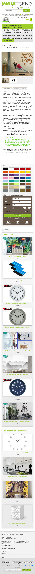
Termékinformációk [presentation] (7, 88)
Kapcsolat (12, 15)
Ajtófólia (25, 32)
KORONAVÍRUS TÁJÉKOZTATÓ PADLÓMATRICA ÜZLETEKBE (12, 26)
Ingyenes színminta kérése (24, 15)
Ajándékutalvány (5, 14)
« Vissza (5, 230)
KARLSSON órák (26, 30)
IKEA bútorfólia (7, 32)
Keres (27, 10)
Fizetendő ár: (7, 211)
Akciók (16, 15)
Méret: (5, 198)
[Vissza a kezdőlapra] (17, 8)
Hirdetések (28, 566)
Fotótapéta (28, 35)
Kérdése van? (8, 223)
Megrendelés (17, 14)
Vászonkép (6, 38)
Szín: (5, 201)
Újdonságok (6, 30)
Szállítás (17, 223)
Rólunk (3, 557)
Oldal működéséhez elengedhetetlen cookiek (14, 566)
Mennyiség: (7, 204)
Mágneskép (17, 32)
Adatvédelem (4, 551)
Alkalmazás (11, 14)
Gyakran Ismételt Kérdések (8, 548)
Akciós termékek (7, 41)
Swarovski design (27, 38)
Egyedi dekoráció (24, 14)
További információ (13, 570)
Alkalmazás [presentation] (16, 88)
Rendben (26, 570)
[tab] (7, 88)
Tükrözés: (6, 207)
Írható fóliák (20, 35)
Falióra (4, 35)
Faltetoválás (16, 30)
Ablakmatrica (15, 38)
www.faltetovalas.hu (20, 149)
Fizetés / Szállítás (5, 550)
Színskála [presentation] (23, 88)
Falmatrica (11, 35)
